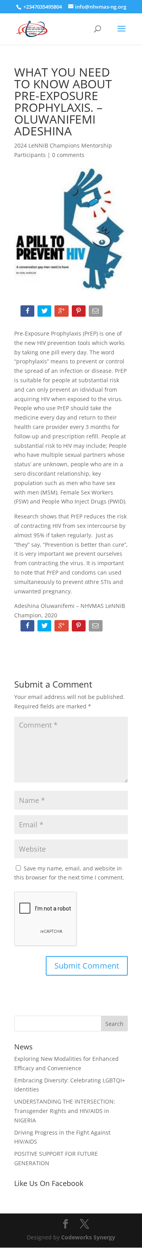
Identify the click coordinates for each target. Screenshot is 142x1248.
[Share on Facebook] (28, 312)
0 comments (68, 155)
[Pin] (79, 312)
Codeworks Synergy (88, 1237)
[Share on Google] (62, 312)
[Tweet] (45, 312)
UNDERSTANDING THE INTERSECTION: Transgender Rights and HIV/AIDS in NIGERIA (64, 1111)
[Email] (96, 312)
